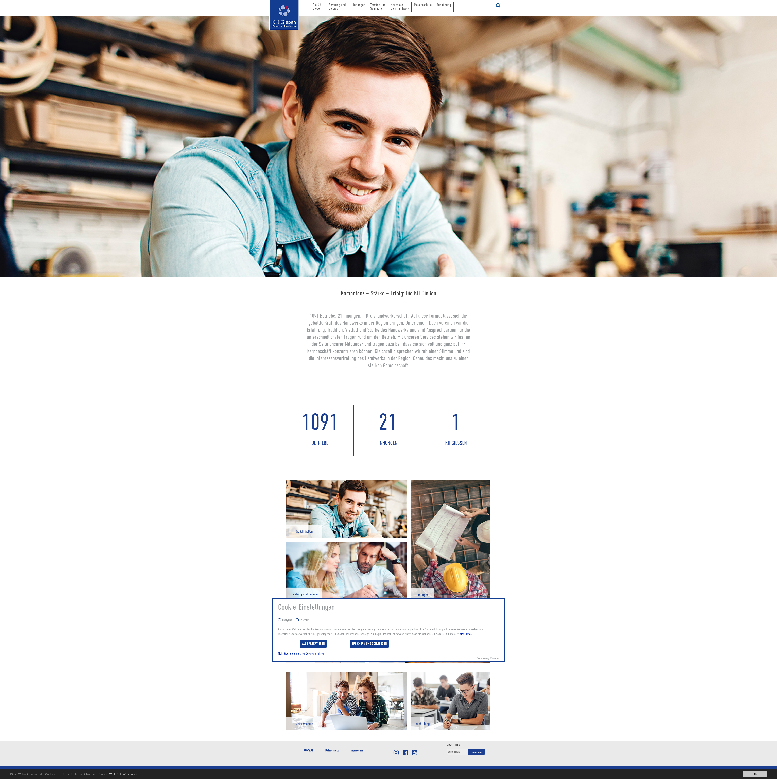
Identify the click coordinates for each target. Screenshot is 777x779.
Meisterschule (423, 5)
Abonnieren (477, 752)
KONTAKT (308, 750)
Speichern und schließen (369, 643)
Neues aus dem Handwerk (400, 6)
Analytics (287, 620)
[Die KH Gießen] (346, 537)
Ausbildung (444, 5)
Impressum (357, 750)
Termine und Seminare (378, 6)
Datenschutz (332, 750)
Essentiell (305, 620)
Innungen (359, 5)
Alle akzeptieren (313, 643)
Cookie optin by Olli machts (488, 658)
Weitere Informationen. (123, 774)
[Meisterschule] (346, 729)
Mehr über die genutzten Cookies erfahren (301, 653)
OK (755, 774)
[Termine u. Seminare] (325, 662)
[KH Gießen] (280, 15)
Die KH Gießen (317, 6)
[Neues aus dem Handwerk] (429, 662)
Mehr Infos (466, 634)
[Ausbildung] (450, 729)
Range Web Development (280, 36)
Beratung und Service (337, 6)
